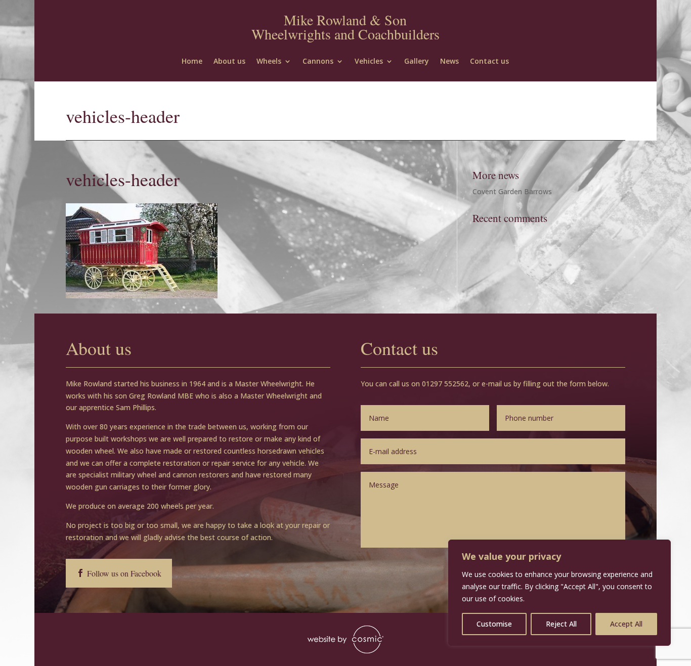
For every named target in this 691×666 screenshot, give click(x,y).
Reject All (561, 624)
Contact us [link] (489, 62)
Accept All (626, 624)
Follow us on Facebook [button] (124, 573)
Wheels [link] (268, 62)
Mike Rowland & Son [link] (345, 19)
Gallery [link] (416, 62)
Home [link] (192, 62)
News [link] (449, 62)
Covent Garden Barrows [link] (512, 191)
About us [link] (229, 62)
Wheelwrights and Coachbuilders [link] (345, 33)
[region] (559, 593)
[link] (142, 295)
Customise (494, 624)
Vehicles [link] (369, 62)
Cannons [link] (318, 62)
